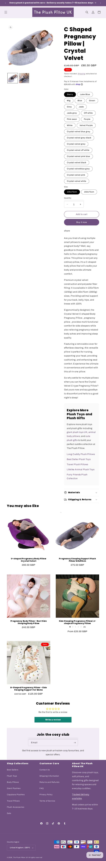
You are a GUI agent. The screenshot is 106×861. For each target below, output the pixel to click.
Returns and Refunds (49, 782)
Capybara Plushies (16, 795)
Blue (80, 101)
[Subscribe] (75, 742)
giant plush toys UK (77, 432)
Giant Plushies (13, 788)
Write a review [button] (53, 719)
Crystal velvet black (76, 163)
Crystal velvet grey (76, 144)
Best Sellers (12, 770)
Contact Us (44, 770)
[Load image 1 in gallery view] (13, 78)
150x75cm (89, 192)
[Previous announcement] (5, 3)
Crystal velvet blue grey (78, 132)
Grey (69, 107)
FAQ (41, 788)
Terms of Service (47, 801)
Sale (9, 813)
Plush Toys (12, 776)
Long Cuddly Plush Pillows (81, 454)
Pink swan (72, 119)
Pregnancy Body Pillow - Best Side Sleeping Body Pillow (28, 622)
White (70, 125)
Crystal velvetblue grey (78, 169)
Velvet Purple (86, 125)
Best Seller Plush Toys (79, 459)
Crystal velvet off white (78, 150)
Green (92, 101)
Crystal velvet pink (76, 175)
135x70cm (72, 192)
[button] (6, 12)
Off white (88, 113)
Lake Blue (85, 94)
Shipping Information (49, 776)
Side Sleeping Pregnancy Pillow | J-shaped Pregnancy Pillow (77, 622)
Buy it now (81, 222)
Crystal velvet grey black (79, 138)
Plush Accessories (15, 807)
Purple (87, 119)
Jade (81, 107)
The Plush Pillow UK (20, 857)
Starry (70, 94)
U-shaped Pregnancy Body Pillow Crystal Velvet (28, 560)
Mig (69, 101)
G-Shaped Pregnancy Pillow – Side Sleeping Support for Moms (28, 689)
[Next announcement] (101, 3)
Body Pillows (13, 782)
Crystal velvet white (76, 181)
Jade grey (72, 113)
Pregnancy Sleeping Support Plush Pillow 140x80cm (77, 560)
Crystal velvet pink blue (78, 156)
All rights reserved (35, 857)
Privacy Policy (45, 795)
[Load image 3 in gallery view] (24, 78)
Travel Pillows (13, 801)
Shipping (81, 74)
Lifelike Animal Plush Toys (81, 469)
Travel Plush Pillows (77, 464)
